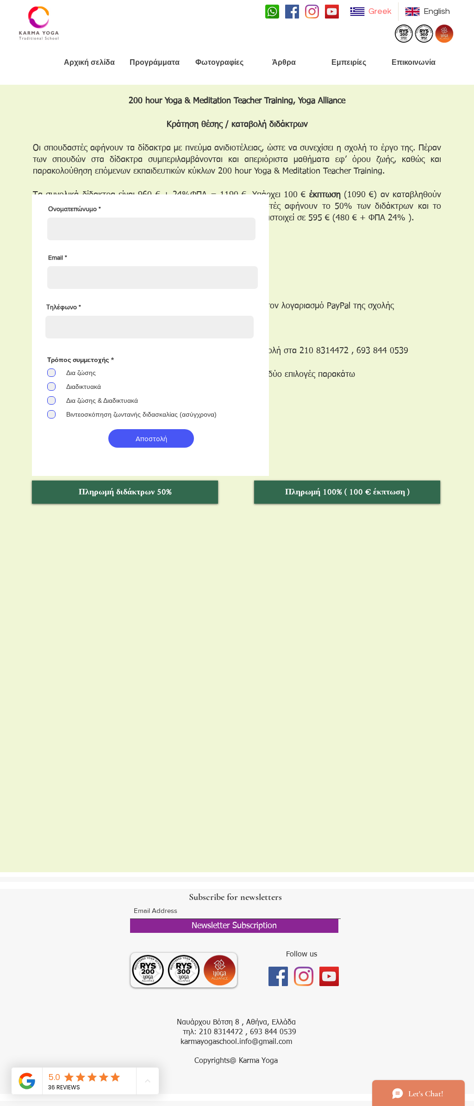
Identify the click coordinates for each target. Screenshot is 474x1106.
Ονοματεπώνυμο (73, 209)
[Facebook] (292, 12)
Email (55, 257)
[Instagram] (312, 12)
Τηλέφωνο (61, 307)
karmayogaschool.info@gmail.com (236, 1042)
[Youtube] (332, 12)
